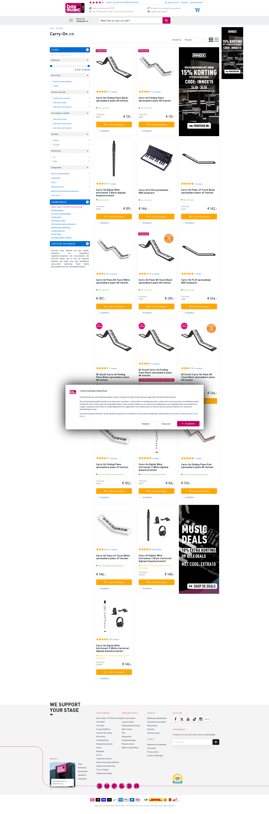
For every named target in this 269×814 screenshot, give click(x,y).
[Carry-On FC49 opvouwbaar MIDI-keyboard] (199, 252)
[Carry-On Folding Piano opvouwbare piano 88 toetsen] (156, 68)
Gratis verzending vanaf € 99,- (103, 8)
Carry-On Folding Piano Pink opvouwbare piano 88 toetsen (197, 466)
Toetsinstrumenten (104, 758)
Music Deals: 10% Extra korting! (109, 718)
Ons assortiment (128, 718)
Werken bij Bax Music (130, 747)
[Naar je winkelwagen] (197, 8)
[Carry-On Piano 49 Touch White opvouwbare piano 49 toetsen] (114, 526)
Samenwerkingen (129, 740)
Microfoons (100, 736)
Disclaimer (151, 748)
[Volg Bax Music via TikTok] (194, 719)
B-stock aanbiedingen (60, 173)
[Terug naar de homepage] (71, 20)
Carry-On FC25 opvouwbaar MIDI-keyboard (154, 191)
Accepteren (190, 423)
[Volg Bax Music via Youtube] (188, 719)
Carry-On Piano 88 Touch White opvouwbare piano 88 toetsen (113, 281)
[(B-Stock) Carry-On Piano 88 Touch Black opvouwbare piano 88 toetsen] (199, 342)
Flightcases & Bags (104, 773)
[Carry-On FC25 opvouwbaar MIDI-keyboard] (156, 160)
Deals (53, 182)
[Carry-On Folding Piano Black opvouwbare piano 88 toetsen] (114, 68)
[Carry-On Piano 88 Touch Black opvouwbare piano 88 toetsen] (156, 252)
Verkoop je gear (58, 220)
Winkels (184, 2)
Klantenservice (196, 2)
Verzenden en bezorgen (156, 722)
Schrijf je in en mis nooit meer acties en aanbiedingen (194, 734)
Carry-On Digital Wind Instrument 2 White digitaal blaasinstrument (153, 467)
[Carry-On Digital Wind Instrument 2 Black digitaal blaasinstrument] (114, 160)
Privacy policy (152, 752)
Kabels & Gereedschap (105, 766)
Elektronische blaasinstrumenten (65, 191)
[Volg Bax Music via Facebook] (175, 719)
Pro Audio (100, 725)
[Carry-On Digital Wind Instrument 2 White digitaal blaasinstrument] (156, 436)
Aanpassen (166, 423)
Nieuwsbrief (126, 736)
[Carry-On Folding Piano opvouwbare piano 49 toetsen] (114, 436)
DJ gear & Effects (103, 729)
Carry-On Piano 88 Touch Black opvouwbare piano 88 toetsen (155, 281)
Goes (80, 764)
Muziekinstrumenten (104, 744)
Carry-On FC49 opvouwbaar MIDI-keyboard (196, 281)
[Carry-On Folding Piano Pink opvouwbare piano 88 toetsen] (199, 436)
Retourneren (152, 725)
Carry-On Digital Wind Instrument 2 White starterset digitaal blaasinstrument (112, 648)
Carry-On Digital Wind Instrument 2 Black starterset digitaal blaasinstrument (155, 558)
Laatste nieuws (128, 722)
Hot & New (56, 234)
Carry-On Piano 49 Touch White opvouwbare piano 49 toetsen (113, 557)
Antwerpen (82, 778)
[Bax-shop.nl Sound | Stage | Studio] (74, 8)
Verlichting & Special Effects (107, 762)
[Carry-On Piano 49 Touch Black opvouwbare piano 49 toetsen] (199, 160)
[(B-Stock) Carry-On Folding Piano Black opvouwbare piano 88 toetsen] (114, 342)
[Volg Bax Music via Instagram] (201, 719)
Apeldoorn (82, 775)
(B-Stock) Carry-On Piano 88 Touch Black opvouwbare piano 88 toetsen (198, 377)
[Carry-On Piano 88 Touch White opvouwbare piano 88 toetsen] (114, 252)
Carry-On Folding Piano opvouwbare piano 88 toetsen (155, 99)
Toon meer (55, 195)
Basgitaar (100, 751)
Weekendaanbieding (60, 227)
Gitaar (98, 747)
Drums (99, 755)
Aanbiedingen (57, 210)
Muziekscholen (128, 744)
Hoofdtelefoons (102, 740)
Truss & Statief (102, 769)
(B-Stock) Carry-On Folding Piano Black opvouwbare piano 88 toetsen (112, 377)
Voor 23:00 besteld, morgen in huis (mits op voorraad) (112, 11)
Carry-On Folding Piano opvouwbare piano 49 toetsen (112, 466)
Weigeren (146, 423)
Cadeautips (55, 178)
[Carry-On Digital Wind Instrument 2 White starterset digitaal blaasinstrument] (114, 617)
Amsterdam (83, 771)
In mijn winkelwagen (115, 124)
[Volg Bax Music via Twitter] (182, 719)
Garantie (150, 729)
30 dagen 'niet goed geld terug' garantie (166, 8)
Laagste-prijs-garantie (159, 11)
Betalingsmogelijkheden (157, 718)
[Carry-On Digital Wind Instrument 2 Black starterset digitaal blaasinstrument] (156, 526)
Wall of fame (127, 729)
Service (151, 713)
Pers (124, 733)
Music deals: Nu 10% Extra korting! (66, 207)
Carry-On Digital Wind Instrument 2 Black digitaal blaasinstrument (111, 192)
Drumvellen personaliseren (63, 224)
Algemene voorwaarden (156, 744)
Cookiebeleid (183, 413)
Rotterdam (82, 767)
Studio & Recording (104, 733)
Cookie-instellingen (155, 755)
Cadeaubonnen (58, 231)
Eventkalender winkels (61, 237)
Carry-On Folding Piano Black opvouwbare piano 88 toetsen (112, 99)
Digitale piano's (57, 187)
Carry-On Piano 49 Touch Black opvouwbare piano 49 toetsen (198, 191)
